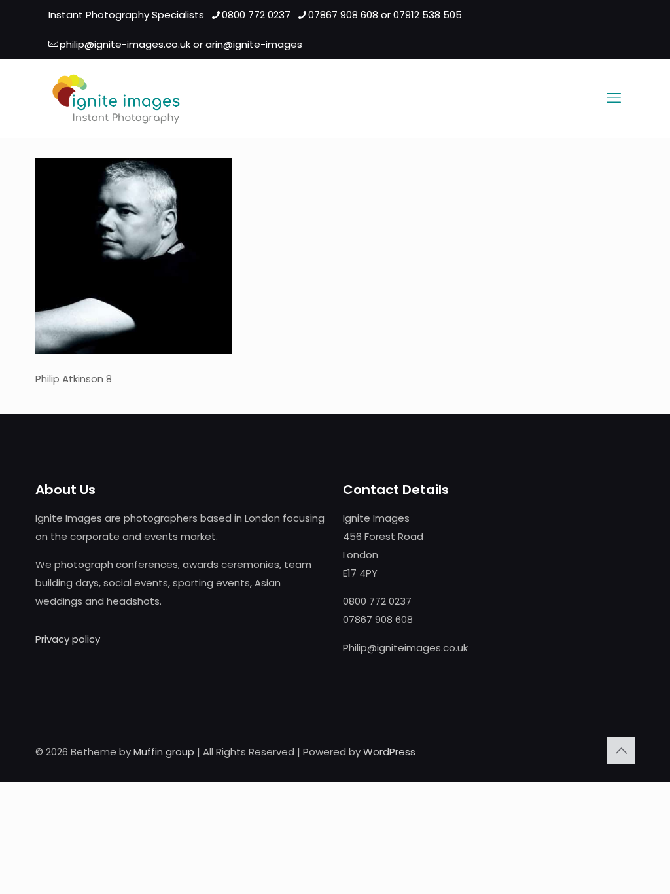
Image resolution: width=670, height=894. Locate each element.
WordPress (389, 752)
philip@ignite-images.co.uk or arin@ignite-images (181, 44)
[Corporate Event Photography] (116, 98)
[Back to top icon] (621, 750)
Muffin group (163, 752)
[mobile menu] (614, 98)
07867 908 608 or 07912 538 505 (385, 15)
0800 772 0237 (256, 15)
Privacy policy (67, 639)
